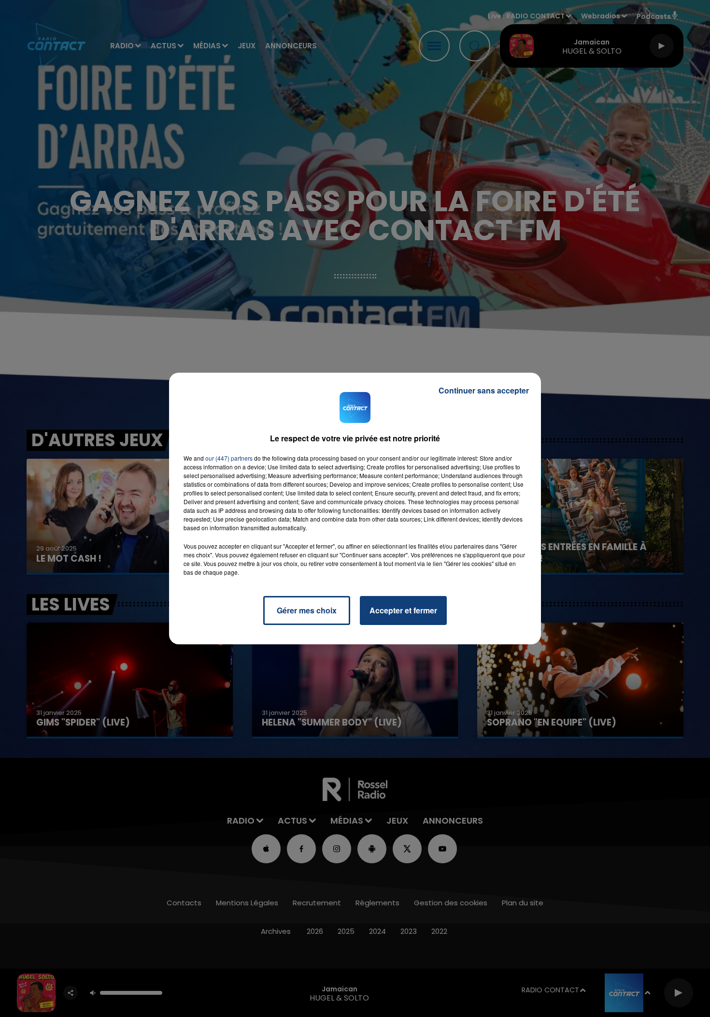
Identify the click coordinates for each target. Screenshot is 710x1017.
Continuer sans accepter (484, 390)
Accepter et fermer (403, 610)
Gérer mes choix (307, 610)
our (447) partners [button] (229, 458)
